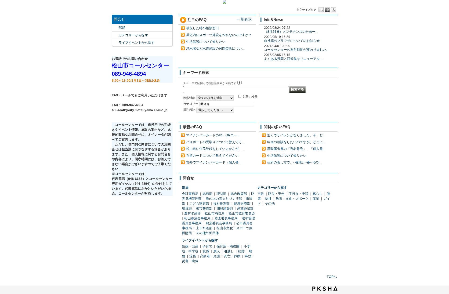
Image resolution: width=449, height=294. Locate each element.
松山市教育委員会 (242, 213)
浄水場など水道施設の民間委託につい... (215, 48)
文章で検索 (249, 96)
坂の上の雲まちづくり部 (224, 198)
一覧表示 (244, 19)
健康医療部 (242, 203)
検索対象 (189, 98)
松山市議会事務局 (197, 218)
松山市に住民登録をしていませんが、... (215, 149)
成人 (216, 251)
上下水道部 (204, 228)
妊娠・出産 (190, 246)
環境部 (187, 208)
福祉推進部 (221, 203)
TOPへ (332, 277)
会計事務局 (190, 194)
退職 (192, 256)
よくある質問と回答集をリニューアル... (293, 59)
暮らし (317, 194)
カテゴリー (190, 103)
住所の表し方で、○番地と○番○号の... (294, 162)
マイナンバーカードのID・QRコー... (213, 135)
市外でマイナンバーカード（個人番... (213, 162)
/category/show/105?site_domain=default (115, 42)
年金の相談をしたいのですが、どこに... (296, 142)
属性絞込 (189, 109)
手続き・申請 (298, 194)
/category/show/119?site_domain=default (115, 27)
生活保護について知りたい (205, 42)
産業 (316, 198)
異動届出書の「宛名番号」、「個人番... (296, 149)
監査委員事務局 (226, 218)
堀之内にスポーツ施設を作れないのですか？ (219, 35)
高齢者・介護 (210, 256)
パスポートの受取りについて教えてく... (215, 142)
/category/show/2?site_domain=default (115, 35)
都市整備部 (204, 208)
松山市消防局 (214, 213)
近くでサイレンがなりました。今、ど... (296, 135)
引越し (229, 251)
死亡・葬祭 (232, 256)
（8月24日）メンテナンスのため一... (291, 31)
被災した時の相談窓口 (202, 28)
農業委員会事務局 (219, 223)
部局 (122, 27)
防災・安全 (276, 194)
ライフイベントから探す (137, 42)
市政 (260, 194)
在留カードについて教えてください (212, 155)
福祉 (268, 198)
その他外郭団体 (207, 233)
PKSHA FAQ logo (324, 289)
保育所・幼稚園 (228, 246)
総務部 (207, 194)
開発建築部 (225, 208)
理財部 (221, 194)
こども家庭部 (199, 203)
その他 (270, 203)
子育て (207, 246)
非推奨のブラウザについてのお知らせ (292, 41)
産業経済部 (245, 208)
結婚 (241, 251)
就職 (206, 251)
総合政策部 (239, 194)
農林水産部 (192, 213)
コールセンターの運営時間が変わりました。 (297, 49)
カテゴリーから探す (133, 35)
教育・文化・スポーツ (292, 198)
